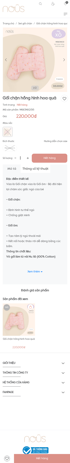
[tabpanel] (19, 327)
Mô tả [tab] (11, 168)
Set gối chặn (25, 23)
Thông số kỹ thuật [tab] (35, 168)
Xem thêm (33, 271)
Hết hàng (50, 158)
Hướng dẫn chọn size (55, 141)
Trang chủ (8, 23)
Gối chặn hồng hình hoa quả (19, 339)
